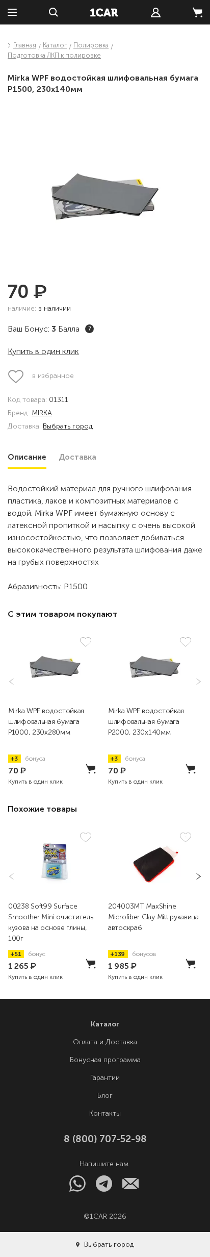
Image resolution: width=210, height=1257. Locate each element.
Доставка (77, 457)
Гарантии (105, 1077)
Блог (105, 1095)
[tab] (27, 457)
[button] (195, 681)
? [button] (89, 329)
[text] (155, 12)
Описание (27, 457)
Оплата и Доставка (105, 1042)
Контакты (105, 1113)
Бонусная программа (105, 1059)
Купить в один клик (43, 351)
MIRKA (42, 413)
